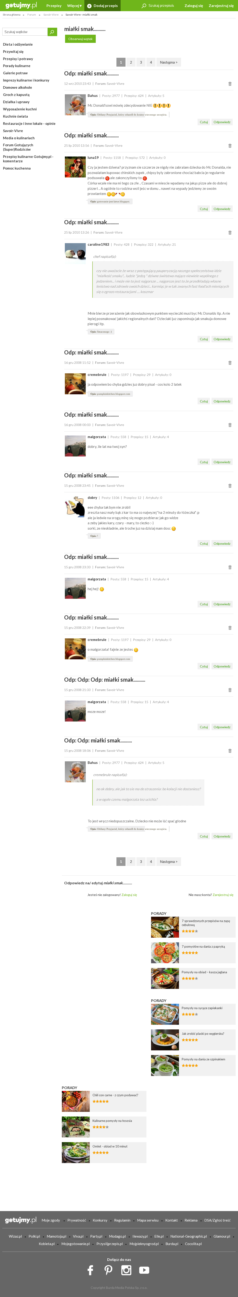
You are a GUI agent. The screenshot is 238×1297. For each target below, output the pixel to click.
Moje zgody (51, 1220)
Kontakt (171, 1220)
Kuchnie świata (15, 116)
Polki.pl (34, 1236)
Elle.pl (159, 1236)
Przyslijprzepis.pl (109, 1244)
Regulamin (122, 1220)
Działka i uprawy (16, 102)
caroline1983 (98, 244)
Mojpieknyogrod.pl (144, 1244)
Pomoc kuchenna (17, 168)
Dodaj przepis (105, 5)
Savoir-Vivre (13, 131)
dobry (92, 497)
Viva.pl (78, 1236)
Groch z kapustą (16, 94)
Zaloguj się (194, 5)
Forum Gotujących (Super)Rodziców (18, 147)
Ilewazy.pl (140, 1236)
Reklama (191, 1220)
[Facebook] (92, 1269)
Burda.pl (171, 1244)
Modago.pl (117, 1236)
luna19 (93, 157)
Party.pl (96, 1236)
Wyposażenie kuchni (20, 109)
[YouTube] (145, 1269)
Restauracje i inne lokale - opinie (29, 123)
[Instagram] (128, 1269)
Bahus (93, 95)
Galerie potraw (15, 73)
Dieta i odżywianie (18, 44)
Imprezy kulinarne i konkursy (26, 80)
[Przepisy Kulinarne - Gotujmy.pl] (21, 5)
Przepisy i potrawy (18, 59)
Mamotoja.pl (56, 1236)
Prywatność (76, 1220)
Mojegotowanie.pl (75, 1244)
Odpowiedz (222, 122)
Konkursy (100, 1220)
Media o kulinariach (19, 138)
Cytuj (204, 122)
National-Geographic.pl (188, 1236)
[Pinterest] (110, 1269)
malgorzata (97, 437)
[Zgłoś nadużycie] (230, 83)
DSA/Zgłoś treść (217, 1220)
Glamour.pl (222, 1236)
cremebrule (97, 374)
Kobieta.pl (47, 1244)
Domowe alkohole (17, 87)
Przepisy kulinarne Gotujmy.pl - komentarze (28, 158)
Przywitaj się (13, 51)
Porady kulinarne (16, 66)
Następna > (169, 62)
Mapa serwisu (148, 1220)
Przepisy (54, 5)
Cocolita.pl (193, 1244)
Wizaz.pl (15, 1236)
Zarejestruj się (221, 5)
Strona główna (11, 14)
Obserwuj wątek (80, 39)
